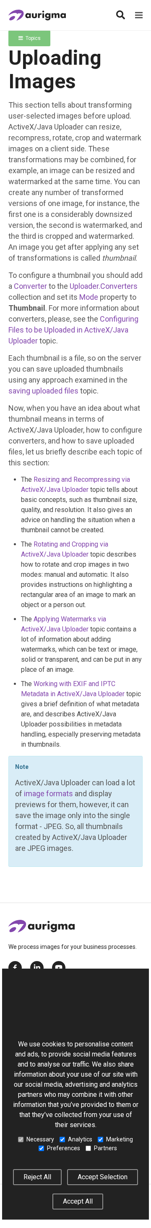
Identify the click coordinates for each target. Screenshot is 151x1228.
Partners (105, 1148)
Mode (88, 297)
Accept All (78, 1201)
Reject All (37, 1177)
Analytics (80, 1139)
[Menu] (139, 15)
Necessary (40, 1139)
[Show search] (120, 15)
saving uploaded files (43, 390)
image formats (48, 793)
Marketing (119, 1139)
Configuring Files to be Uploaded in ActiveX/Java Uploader (73, 329)
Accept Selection (103, 1177)
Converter (30, 286)
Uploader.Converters (104, 286)
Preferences (63, 1148)
